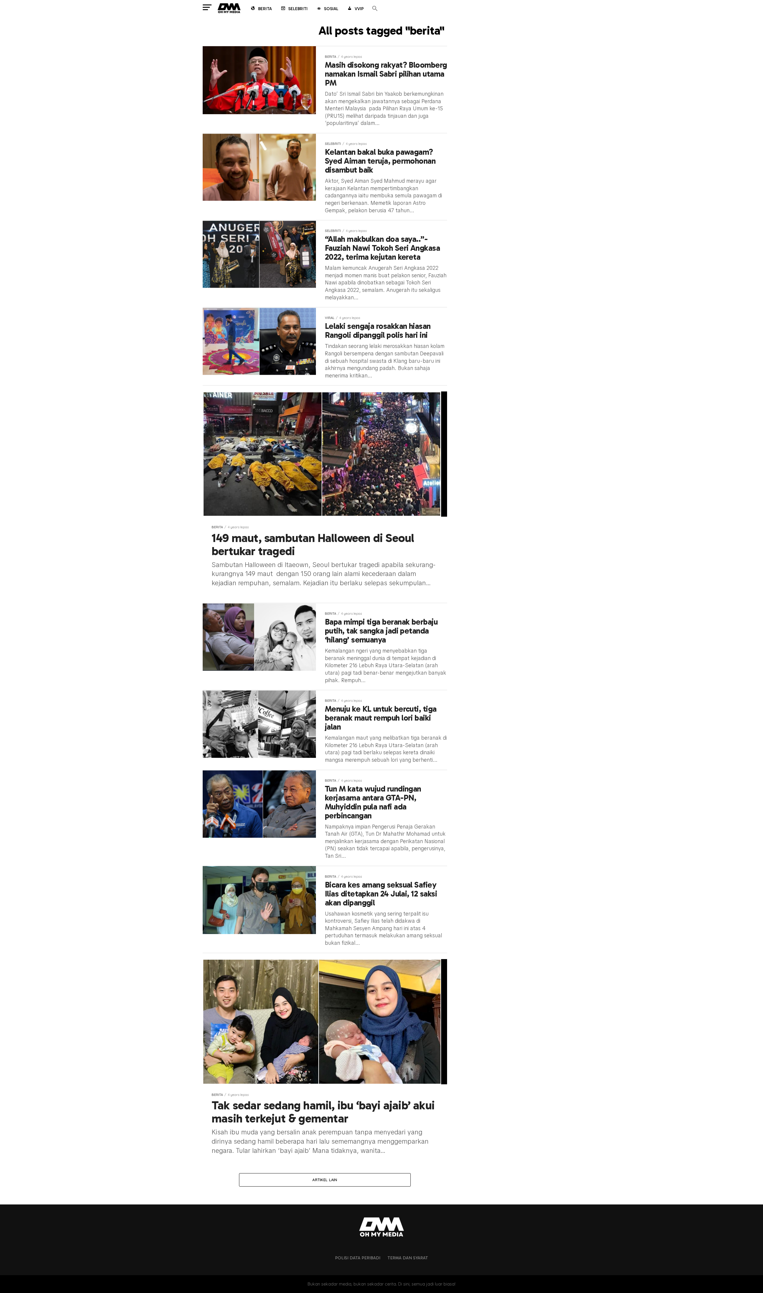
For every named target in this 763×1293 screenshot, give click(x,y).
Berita (265, 8)
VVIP (359, 8)
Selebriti (298, 8)
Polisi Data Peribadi (357, 1258)
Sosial (331, 8)
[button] (375, 9)
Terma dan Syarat (407, 1258)
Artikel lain (324, 1179)
